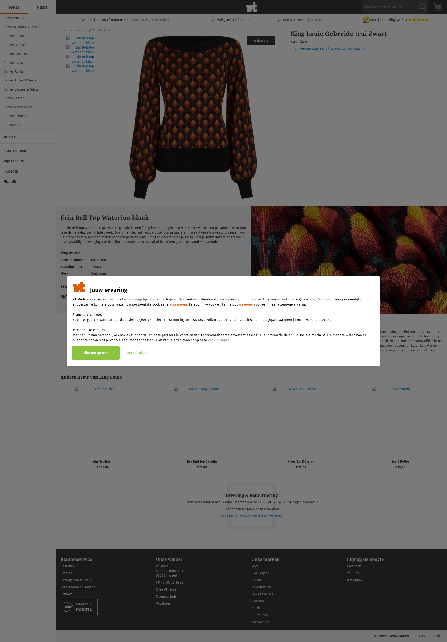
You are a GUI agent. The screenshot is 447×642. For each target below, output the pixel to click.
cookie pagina (219, 340)
